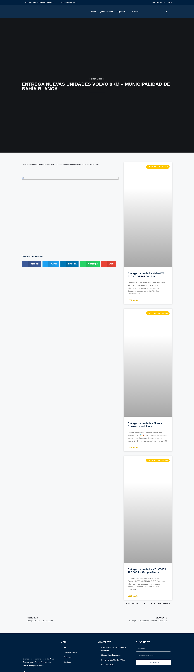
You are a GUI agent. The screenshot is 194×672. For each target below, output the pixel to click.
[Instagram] (170, 11)
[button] (31, 264)
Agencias (121, 11)
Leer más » (133, 300)
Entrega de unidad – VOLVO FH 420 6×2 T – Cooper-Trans (147, 571)
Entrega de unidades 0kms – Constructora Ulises (145, 425)
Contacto (136, 11)
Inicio (93, 11)
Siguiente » (164, 603)
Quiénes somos (106, 11)
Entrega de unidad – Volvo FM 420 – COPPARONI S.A (146, 275)
